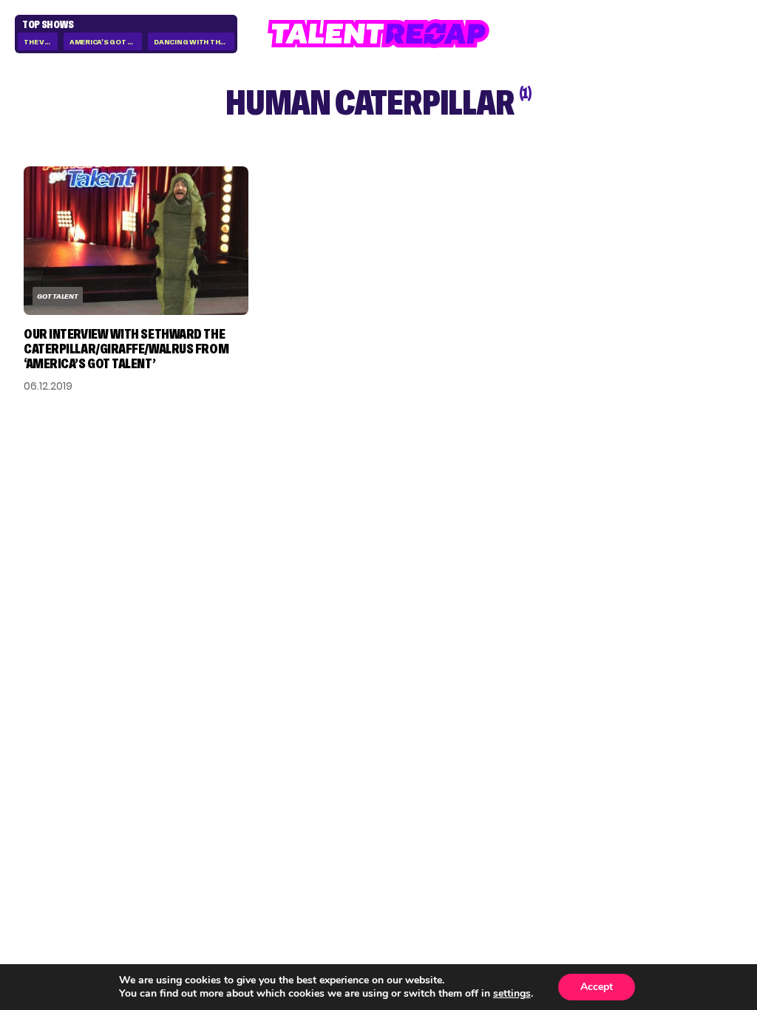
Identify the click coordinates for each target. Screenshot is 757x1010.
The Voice (41, 42)
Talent (524, 698)
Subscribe (214, 775)
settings (512, 993)
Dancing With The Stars (194, 42)
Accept (596, 987)
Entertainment (548, 740)
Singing (527, 719)
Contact (647, 719)
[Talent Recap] (378, 33)
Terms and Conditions (654, 766)
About (639, 698)
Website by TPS (694, 868)
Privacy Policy (662, 740)
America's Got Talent (105, 42)
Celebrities (537, 760)
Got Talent (57, 296)
